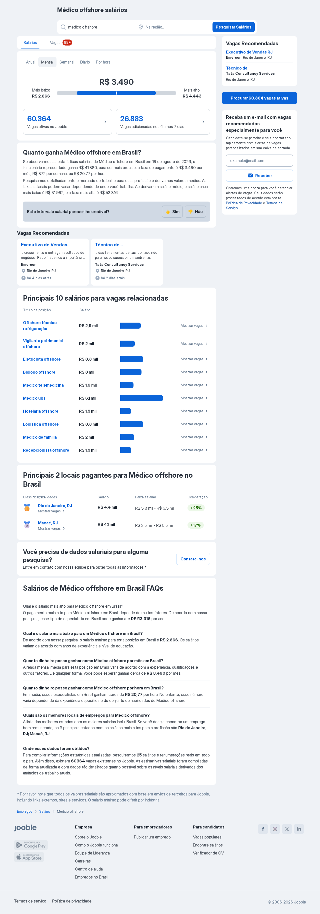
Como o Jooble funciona (96, 844)
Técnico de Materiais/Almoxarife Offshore (118, 245)
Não (195, 211)
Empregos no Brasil (91, 876)
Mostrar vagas (192, 325)
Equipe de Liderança (92, 852)
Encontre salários (208, 844)
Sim (172, 211)
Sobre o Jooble (88, 836)
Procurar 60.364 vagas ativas (259, 98)
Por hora (103, 62)
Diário (85, 62)
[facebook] (263, 829)
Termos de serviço (30, 900)
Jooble (300, 901)
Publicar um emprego (152, 836)
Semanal (67, 62)
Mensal (47, 62)
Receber (263, 175)
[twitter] (287, 829)
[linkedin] (299, 829)
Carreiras (83, 860)
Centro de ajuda (89, 868)
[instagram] (275, 829)
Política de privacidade (72, 900)
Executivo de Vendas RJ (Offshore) (44, 245)
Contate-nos (193, 558)
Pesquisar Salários (234, 27)
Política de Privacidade (244, 203)
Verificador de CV (208, 852)
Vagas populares (207, 836)
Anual (30, 62)
